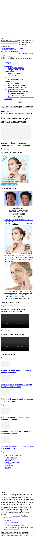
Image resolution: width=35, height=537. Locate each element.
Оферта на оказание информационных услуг (18, 94)
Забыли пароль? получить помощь (12, 48)
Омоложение (9, 72)
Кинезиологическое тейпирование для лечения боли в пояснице (16, 386)
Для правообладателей (11, 529)
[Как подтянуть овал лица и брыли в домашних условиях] (5, 413)
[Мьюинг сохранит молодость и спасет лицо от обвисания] (5, 367)
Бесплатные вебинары (17, 85)
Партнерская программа (14, 89)
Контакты (8, 99)
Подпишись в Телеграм (9, 184)
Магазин (7, 77)
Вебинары (8, 81)
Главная (7, 62)
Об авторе (12, 64)
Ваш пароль (22, 44)
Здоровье (8, 66)
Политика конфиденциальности (21, 97)
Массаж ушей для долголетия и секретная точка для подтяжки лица (15, 144)
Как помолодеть (14, 74)
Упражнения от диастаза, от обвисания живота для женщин (16, 433)
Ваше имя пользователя (25, 42)
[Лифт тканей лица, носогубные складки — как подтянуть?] (5, 395)
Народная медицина (16, 68)
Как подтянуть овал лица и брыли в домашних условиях (15, 418)
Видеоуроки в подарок (17, 87)
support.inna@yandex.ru (20, 516)
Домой (3, 113)
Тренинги (12, 75)
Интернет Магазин (15, 79)
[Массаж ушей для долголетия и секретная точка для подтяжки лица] (16, 139)
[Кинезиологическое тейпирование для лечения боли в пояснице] (5, 381)
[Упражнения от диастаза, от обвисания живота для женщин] (5, 428)
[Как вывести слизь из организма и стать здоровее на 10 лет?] (5, 442)
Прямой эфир (13, 83)
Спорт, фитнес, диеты (16, 70)
